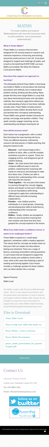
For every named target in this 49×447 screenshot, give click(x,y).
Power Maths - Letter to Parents (20, 331)
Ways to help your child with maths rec (23, 324)
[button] (42, 3)
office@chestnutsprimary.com (23, 391)
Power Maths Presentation (17, 337)
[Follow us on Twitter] (24, 402)
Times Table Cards (14, 318)
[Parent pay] (24, 413)
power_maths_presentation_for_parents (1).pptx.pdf (23, 345)
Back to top (24, 358)
